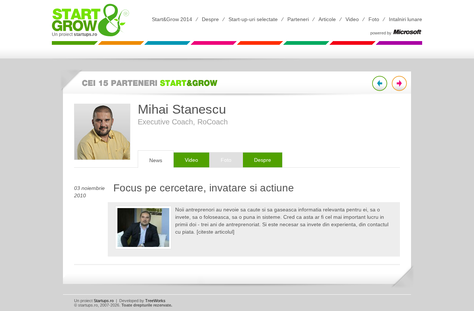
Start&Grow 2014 (172, 19)
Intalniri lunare (405, 19)
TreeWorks (155, 300)
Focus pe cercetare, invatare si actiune (203, 188)
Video (352, 19)
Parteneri (298, 19)
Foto (373, 19)
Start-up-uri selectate (253, 19)
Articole (327, 19)
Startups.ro (104, 300)
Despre (210, 19)
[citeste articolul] (215, 232)
